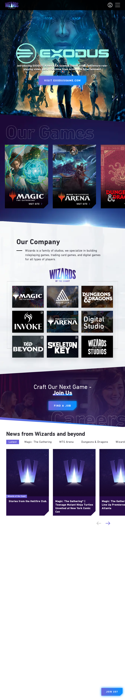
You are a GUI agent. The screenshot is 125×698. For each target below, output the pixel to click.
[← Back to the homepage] (11, 5)
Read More (12, 450)
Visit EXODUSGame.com (62, 80)
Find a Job (62, 406)
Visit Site (34, 204)
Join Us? (112, 692)
